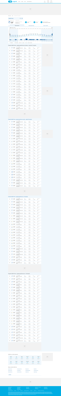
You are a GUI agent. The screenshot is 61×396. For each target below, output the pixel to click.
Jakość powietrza (29, 1)
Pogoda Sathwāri (19, 370)
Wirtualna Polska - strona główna (10, 1)
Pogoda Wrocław (10, 389)
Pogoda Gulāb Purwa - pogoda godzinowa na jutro (16, 119)
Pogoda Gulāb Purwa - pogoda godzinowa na (16, 196)
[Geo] (22, 18)
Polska (19, 1)
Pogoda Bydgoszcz (19, 387)
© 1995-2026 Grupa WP (10, 390)
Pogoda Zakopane (19, 389)
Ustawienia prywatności (26, 390)
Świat (25, 1)
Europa (22, 1)
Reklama (15, 390)
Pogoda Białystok (10, 387)
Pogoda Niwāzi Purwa (36, 370)
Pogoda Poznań (18, 388)
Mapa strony (35, 390)
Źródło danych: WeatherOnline (41, 390)
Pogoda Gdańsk (27, 387)
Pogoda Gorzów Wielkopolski (38, 387)
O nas (18, 390)
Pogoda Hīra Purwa (10, 370)
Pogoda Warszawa (46, 388)
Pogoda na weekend (45, 25)
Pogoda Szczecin (36, 388)
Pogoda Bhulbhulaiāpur (27, 370)
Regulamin (31, 390)
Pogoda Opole (9, 388)
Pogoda (15, 1)
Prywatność (21, 390)
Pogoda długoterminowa (31, 25)
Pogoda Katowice (46, 387)
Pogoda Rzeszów (28, 388)
